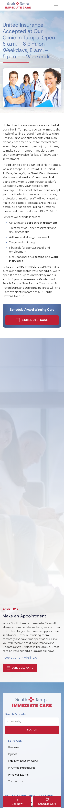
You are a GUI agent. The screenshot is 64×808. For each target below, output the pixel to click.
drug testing (36, 257)
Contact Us (15, 781)
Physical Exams (18, 774)
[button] (54, 5)
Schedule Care (22, 668)
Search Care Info (15, 714)
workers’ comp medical (38, 177)
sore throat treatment (42, 222)
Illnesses (13, 747)
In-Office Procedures (21, 767)
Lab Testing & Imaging (23, 761)
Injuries (12, 754)
